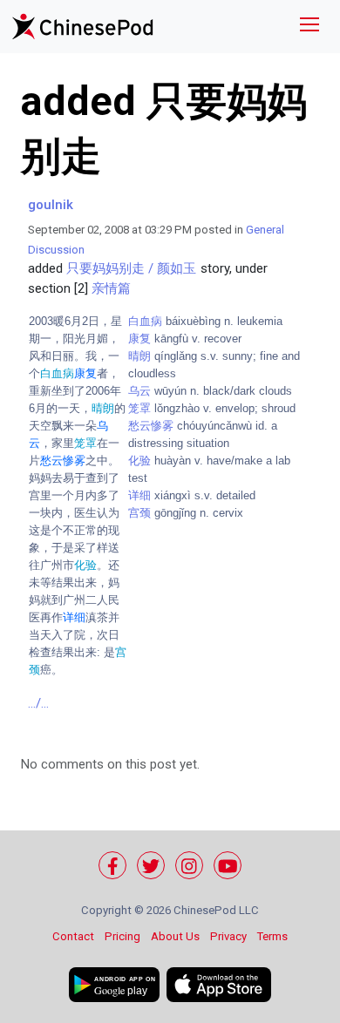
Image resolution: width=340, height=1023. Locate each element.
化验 (139, 460)
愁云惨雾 (150, 425)
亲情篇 (111, 288)
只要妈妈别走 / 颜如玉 (131, 268)
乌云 (139, 390)
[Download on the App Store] (219, 984)
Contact (73, 936)
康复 (139, 338)
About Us (175, 936)
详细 (139, 495)
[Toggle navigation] (309, 26)
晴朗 (139, 355)
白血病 (145, 321)
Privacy (228, 936)
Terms (272, 936)
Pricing (122, 936)
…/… (38, 703)
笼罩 (139, 408)
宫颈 (139, 512)
